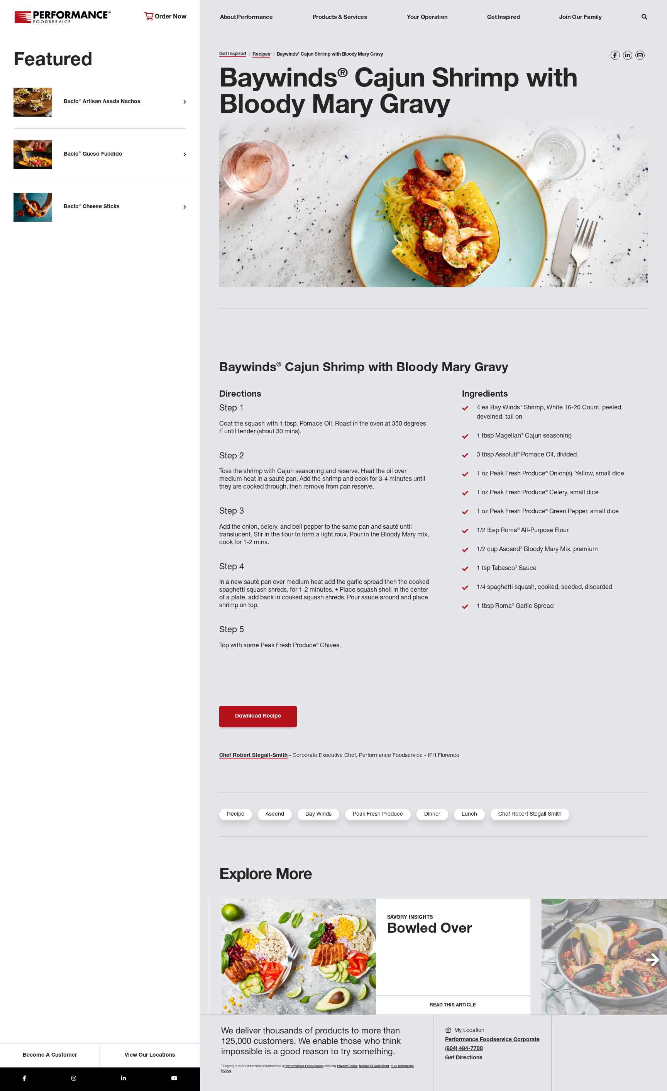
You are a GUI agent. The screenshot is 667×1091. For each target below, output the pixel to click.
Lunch (469, 814)
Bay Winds (318, 814)
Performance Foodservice (73, 17)
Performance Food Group (303, 1066)
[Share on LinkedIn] (627, 55)
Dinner (432, 814)
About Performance (246, 17)
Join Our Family (580, 17)
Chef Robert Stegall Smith (530, 814)
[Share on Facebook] (615, 55)
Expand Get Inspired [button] (503, 32)
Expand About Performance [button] (246, 32)
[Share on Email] (640, 55)
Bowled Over (429, 930)
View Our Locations (150, 1055)
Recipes (261, 54)
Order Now (169, 17)
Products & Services (340, 17)
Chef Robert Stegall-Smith (253, 755)
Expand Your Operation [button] (427, 32)
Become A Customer (50, 1055)
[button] (652, 959)
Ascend (275, 814)
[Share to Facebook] (24, 1079)
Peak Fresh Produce (378, 814)
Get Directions (463, 1058)
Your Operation (427, 17)
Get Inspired (503, 17)
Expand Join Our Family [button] (580, 32)
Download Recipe (258, 716)
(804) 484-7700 (464, 1049)
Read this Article (453, 1005)
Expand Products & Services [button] (339, 32)
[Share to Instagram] (73, 1079)
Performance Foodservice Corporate (492, 1040)
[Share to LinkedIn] (123, 1079)
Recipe (235, 814)
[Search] (644, 18)
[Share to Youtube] (174, 1079)
